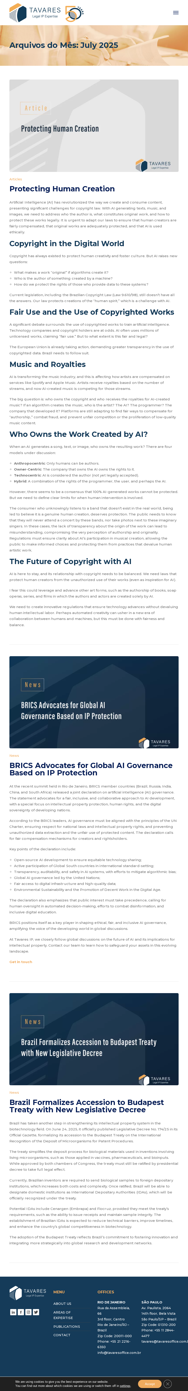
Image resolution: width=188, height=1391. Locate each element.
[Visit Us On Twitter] (36, 1312)
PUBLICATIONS (66, 1327)
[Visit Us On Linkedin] (13, 1312)
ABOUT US (62, 1304)
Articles (15, 179)
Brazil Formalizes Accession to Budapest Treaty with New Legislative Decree (86, 1106)
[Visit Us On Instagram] (28, 1312)
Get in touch (20, 962)
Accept (150, 1384)
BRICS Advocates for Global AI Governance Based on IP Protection (91, 769)
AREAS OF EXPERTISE (63, 1315)
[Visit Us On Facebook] (21, 1312)
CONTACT (61, 1335)
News (14, 756)
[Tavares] (46, 12)
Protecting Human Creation (62, 188)
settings (125, 1386)
